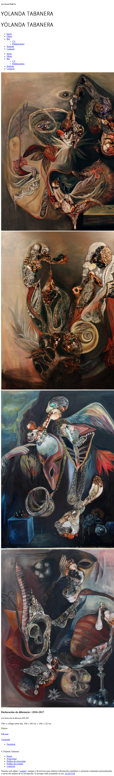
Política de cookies (15, 764)
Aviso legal (12, 759)
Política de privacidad (16, 761)
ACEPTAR (70, 773)
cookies (23, 771)
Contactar (11, 766)
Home (9, 756)
